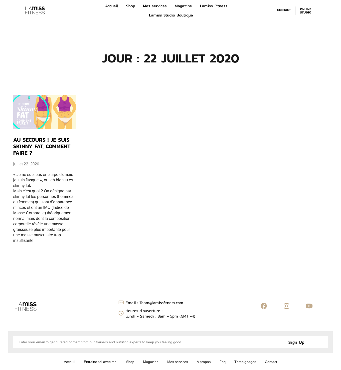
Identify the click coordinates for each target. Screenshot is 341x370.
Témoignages (245, 362)
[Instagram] (286, 306)
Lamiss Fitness (213, 6)
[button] (285, 10)
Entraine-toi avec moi (100, 362)
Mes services (155, 6)
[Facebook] (264, 306)
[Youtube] (309, 306)
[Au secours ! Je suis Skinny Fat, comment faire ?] (44, 112)
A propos (204, 362)
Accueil (111, 6)
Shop (130, 6)
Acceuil (69, 362)
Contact (271, 362)
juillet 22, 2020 (26, 164)
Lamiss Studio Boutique (171, 15)
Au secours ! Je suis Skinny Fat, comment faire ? (41, 146)
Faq (222, 362)
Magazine (183, 6)
